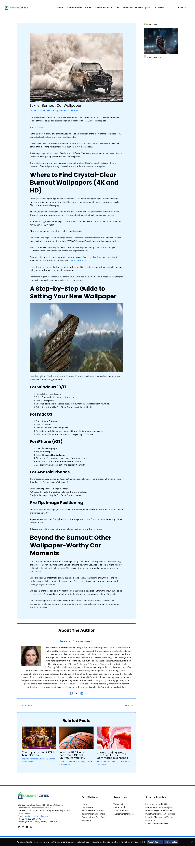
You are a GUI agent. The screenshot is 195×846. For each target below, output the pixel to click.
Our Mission (87, 807)
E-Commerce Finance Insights (158, 807)
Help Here (86, 820)
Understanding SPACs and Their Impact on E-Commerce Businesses (112, 755)
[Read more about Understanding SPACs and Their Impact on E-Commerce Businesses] (114, 737)
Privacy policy (171, 842)
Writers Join (118, 804)
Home (84, 804)
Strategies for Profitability (157, 804)
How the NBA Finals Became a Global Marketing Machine (72, 755)
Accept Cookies (155, 842)
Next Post (130, 705)
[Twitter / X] (76, 693)
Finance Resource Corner (93, 810)
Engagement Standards (123, 813)
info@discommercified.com (36, 816)
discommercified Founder (93, 813)
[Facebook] (71, 693)
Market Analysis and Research (158, 810)
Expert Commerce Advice (42, 110)
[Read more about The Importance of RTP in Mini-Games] (39, 737)
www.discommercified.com (38, 807)
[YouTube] (27, 827)
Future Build (119, 807)
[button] (180, 7)
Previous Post (24, 705)
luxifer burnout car (78, 260)
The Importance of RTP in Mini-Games (38, 754)
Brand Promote (120, 810)
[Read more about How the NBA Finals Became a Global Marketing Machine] (76, 737)
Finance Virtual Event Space (94, 817)
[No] (191, 842)
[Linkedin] (82, 693)
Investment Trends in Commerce (160, 813)
